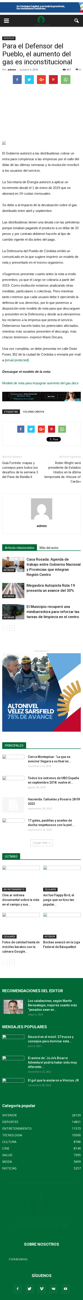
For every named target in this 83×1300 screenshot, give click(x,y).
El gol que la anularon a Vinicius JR (53, 1080)
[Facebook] (17, 1289)
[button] (77, 21)
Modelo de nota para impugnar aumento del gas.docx (40, 383)
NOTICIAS (9, 1168)
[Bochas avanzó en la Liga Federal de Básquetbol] (62, 925)
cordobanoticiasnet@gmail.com (51, 1259)
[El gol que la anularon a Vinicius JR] (13, 1086)
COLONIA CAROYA (33, 411)
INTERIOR (9, 38)
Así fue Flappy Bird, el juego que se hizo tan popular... (58, 899)
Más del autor (49, 548)
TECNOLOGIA (12, 1135)
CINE (5, 1148)
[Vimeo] (41, 1289)
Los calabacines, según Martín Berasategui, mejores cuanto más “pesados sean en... (52, 1005)
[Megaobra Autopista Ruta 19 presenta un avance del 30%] (13, 590)
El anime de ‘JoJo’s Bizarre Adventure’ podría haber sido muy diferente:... (52, 1062)
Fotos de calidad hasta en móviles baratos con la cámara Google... (21, 946)
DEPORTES (10, 1122)
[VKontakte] (53, 1289)
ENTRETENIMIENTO (14, 889)
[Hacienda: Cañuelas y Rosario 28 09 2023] (13, 805)
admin (12, 69)
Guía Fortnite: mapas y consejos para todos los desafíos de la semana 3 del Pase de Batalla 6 (20, 470)
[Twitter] (29, 1289)
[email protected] (17, 360)
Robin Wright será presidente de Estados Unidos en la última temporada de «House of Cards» (62, 472)
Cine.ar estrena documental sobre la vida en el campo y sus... (20, 899)
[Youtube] (65, 1289)
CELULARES (50, 889)
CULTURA (9, 1142)
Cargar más (40, 843)
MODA (7, 1161)
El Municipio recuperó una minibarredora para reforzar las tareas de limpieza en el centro (53, 611)
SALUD (7, 1155)
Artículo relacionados (19, 548)
